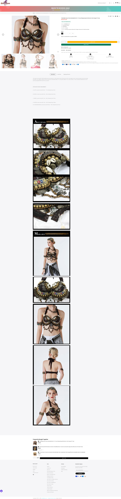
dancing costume (66, 25)
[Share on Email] (117, 16)
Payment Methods (50, 472)
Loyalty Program (49, 488)
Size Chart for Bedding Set (51, 482)
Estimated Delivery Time (51, 471)
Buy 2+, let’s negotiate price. (66, 21)
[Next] (58, 35)
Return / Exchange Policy (51, 474)
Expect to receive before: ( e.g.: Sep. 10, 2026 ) (69, 36)
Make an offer (87, 45)
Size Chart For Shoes (50, 480)
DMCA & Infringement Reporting (52, 490)
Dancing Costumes (68, 29)
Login (34, 471)
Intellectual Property (50, 492)
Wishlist (34, 469)
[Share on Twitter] (110, 16)
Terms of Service (50, 487)
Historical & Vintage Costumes (77, 29)
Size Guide (63, 50)
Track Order (35, 467)
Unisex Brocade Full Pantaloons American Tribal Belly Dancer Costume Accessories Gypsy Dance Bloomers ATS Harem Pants (61, 446)
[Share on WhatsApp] (119, 16)
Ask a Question (68, 50)
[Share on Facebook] (108, 16)
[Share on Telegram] (115, 16)
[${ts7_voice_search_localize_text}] (109, 3)
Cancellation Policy (50, 477)
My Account (35, 466)
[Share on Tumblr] (113, 16)
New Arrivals (87, 29)
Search (48, 466)
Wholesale (63, 468)
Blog (62, 471)
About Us (48, 469)
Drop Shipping (63, 466)
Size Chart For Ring (50, 484)
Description (53, 74)
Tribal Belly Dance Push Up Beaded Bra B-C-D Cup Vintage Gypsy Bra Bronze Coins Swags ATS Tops (56, 441)
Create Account (35, 472)
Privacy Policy (49, 485)
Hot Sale (83, 29)
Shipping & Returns (67, 74)
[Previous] (3, 35)
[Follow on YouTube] (33, 474)
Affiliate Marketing (64, 469)
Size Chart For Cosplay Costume (52, 479)
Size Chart (59, 74)
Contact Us (49, 468)
